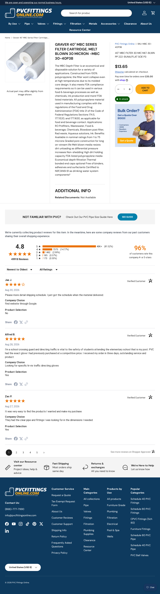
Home (7, 38)
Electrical (112, 524)
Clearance (130, 23)
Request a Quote (61, 495)
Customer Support (62, 524)
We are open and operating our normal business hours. (33, 2)
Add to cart (145, 89)
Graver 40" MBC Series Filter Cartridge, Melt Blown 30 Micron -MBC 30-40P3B (32, 38)
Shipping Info (59, 530)
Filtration (89, 524)
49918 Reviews (23, 259)
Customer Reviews (62, 517)
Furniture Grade (116, 505)
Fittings (88, 517)
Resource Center (80, 30)
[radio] (80, 246)
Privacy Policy (60, 552)
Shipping (119, 71)
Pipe (86, 505)
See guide (127, 216)
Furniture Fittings (140, 529)
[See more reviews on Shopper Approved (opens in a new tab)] (26, 322)
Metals (93, 23)
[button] (153, 13)
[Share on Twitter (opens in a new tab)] (21, 322)
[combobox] (96, 13)
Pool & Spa (113, 530)
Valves (87, 511)
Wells (110, 536)
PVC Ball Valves (139, 555)
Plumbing (112, 511)
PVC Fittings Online (125, 43)
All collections (92, 499)
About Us (146, 23)
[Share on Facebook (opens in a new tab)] (16, 322)
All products (114, 499)
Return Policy (59, 536)
